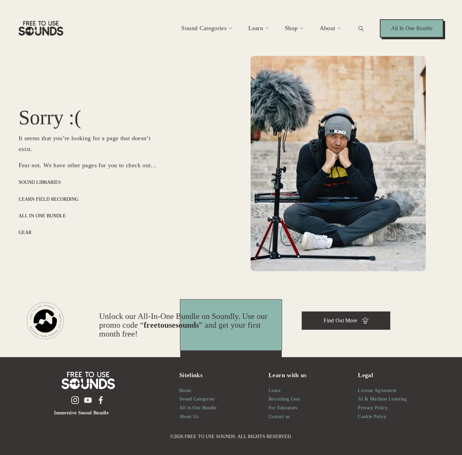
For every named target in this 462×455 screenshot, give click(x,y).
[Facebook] (101, 400)
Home (185, 390)
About (328, 28)
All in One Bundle (42, 215)
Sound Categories (204, 28)
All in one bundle (412, 28)
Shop (291, 28)
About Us (189, 416)
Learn (255, 28)
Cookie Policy (372, 416)
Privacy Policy (373, 407)
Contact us (279, 416)
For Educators (283, 407)
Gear (25, 232)
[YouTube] (88, 400)
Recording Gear (284, 399)
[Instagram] (75, 400)
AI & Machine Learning (382, 399)
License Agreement (377, 390)
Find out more (340, 320)
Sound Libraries (40, 182)
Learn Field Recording (48, 199)
